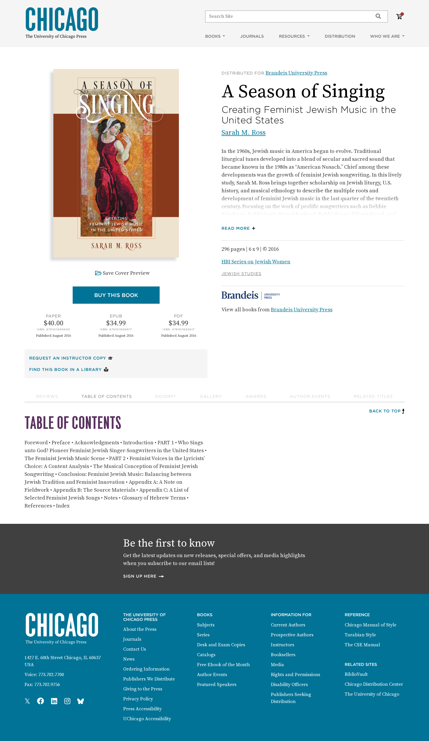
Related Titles (373, 396)
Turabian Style (360, 635)
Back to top (385, 411)
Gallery (211, 396)
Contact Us (134, 649)
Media (277, 665)
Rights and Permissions (295, 675)
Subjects (205, 625)
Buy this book (127, 294)
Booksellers (283, 655)
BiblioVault (356, 674)
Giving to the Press (142, 689)
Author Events (310, 396)
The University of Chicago (372, 694)
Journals (252, 36)
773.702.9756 (47, 685)
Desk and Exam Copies (221, 645)
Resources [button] (292, 36)
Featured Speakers (216, 685)
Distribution (340, 36)
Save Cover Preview (126, 273)
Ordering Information (146, 669)
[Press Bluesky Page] (80, 701)
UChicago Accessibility (147, 719)
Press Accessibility (142, 709)
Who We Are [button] (385, 36)
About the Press (139, 629)
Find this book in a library (69, 369)
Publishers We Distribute (149, 679)
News (129, 659)
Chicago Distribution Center (374, 684)
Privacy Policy (138, 699)
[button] (240, 228)
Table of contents (106, 396)
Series (203, 635)
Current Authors (288, 625)
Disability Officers (289, 685)
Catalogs (206, 655)
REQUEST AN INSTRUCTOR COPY (71, 358)
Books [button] (213, 36)
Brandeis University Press (296, 73)
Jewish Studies (241, 273)
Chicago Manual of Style (370, 625)
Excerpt (165, 396)
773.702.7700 (51, 675)
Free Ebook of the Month (223, 665)
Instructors (282, 645)
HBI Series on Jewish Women (256, 261)
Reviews (47, 396)
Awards (255, 396)
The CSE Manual (362, 645)
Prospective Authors (292, 635)
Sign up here (144, 576)
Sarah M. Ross (244, 132)
